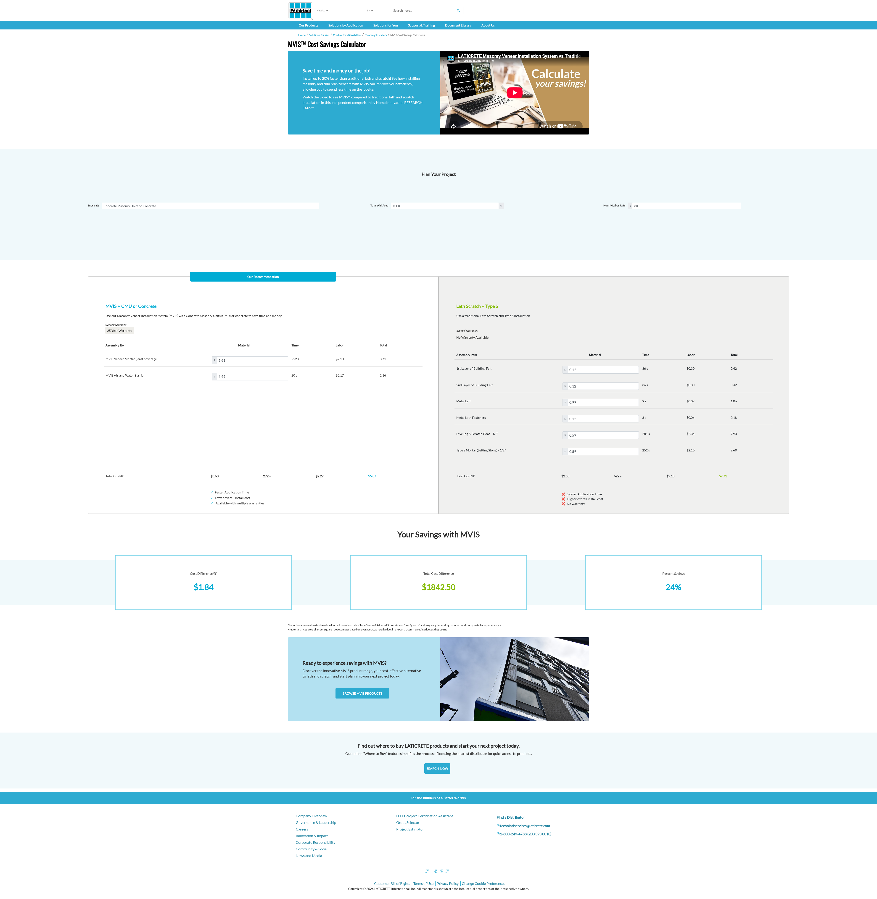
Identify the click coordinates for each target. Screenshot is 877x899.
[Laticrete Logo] (300, 10)
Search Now (437, 768)
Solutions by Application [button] (345, 25)
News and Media (309, 855)
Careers (302, 829)
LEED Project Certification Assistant (424, 816)
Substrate (93, 205)
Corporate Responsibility (315, 842)
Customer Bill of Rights (392, 883)
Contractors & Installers (347, 35)
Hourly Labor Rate (614, 205)
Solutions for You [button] (385, 25)
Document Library (458, 25)
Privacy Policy (448, 883)
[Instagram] (435, 872)
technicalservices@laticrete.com (525, 825)
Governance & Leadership (316, 822)
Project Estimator (410, 829)
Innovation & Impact (312, 835)
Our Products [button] (308, 25)
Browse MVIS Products (362, 693)
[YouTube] (441, 872)
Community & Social (312, 849)
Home (302, 35)
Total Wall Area (379, 205)
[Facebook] (426, 872)
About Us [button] (488, 25)
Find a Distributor (511, 817)
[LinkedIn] (446, 872)
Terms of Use (423, 883)
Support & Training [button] (421, 25)
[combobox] (427, 10)
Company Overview (311, 816)
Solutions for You (319, 35)
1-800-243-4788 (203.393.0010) (526, 834)
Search (458, 10)
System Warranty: (116, 325)
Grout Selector (407, 822)
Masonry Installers (376, 35)
